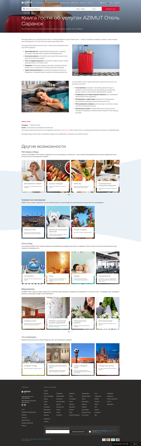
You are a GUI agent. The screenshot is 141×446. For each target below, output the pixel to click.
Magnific (29, 440)
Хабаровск (110, 393)
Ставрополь (97, 396)
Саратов (84, 407)
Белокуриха (47, 409)
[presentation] (24, 176)
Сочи (95, 393)
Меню (116, 2)
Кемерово (72, 393)
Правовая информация (43, 439)
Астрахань (47, 407)
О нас (23, 409)
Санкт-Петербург (49, 396)
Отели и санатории (40, 2)
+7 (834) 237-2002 (34, 125)
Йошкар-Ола (60, 407)
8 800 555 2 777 (25, 402)
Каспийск (59, 415)
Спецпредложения (53, 2)
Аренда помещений (27, 423)
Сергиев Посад (86, 412)
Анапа (45, 401)
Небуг (70, 412)
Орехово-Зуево (86, 396)
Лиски (71, 401)
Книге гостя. (65, 130)
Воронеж (46, 415)
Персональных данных (111, 430)
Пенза (83, 399)
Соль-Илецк (85, 415)
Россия (46, 390)
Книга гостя (26, 121)
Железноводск (60, 401)
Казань (58, 409)
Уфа (95, 415)
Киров (71, 396)
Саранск (84, 404)
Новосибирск (85, 393)
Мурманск (72, 407)
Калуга (58, 412)
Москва (46, 393)
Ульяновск (97, 412)
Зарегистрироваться (78, 431)
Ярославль (110, 404)
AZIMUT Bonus (74, 2)
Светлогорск (85, 409)
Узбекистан (47, 419)
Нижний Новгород (74, 415)
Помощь (24, 425)
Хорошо (135, 444)
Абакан (46, 399)
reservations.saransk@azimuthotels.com (40, 127)
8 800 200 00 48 (26, 398)
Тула (95, 407)
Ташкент (46, 421)
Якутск (109, 401)
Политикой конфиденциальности (104, 431)
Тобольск (97, 401)
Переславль (85, 401)
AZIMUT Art (83, 2)
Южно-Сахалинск (112, 399)
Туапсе (96, 404)
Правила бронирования (97, 432)
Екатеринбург (60, 396)
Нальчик (71, 409)
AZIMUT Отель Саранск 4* (30, 13)
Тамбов (96, 399)
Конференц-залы (64, 2)
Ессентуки (59, 399)
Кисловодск (72, 399)
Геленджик (59, 393)
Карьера (24, 415)
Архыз (45, 404)
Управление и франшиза (29, 412)
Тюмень (96, 409)
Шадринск (110, 396)
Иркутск (58, 404)
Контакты (90, 2)
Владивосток (47, 412)
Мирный (71, 404)
